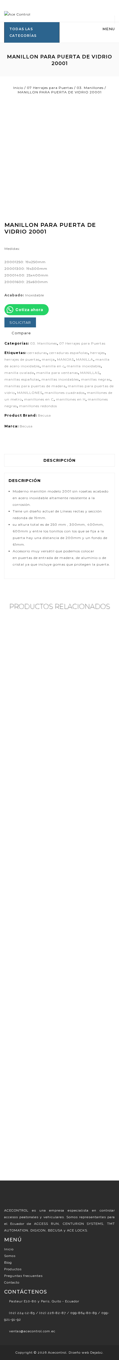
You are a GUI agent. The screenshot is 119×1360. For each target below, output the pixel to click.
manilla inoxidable (84, 366)
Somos (9, 1256)
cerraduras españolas (68, 353)
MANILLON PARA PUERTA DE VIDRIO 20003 (106, 231)
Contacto (11, 1282)
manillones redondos (38, 406)
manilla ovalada (19, 373)
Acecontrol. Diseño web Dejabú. (76, 1352)
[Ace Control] (17, 14)
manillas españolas (21, 379)
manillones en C (39, 399)
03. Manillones (90, 88)
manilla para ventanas (57, 373)
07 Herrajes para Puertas (50, 88)
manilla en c (53, 366)
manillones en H (71, 399)
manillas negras (95, 379)
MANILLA (84, 359)
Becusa (44, 415)
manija (48, 359)
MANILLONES (29, 393)
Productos (13, 1269)
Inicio (18, 88)
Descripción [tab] (59, 460)
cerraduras (37, 353)
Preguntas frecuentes (23, 1276)
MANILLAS (90, 373)
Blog (8, 1262)
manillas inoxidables (60, 379)
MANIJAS (65, 359)
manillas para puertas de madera (35, 386)
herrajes (97, 353)
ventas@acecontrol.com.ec (32, 1331)
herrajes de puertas (22, 359)
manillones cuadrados (65, 393)
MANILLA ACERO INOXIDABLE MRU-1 (112, 231)
